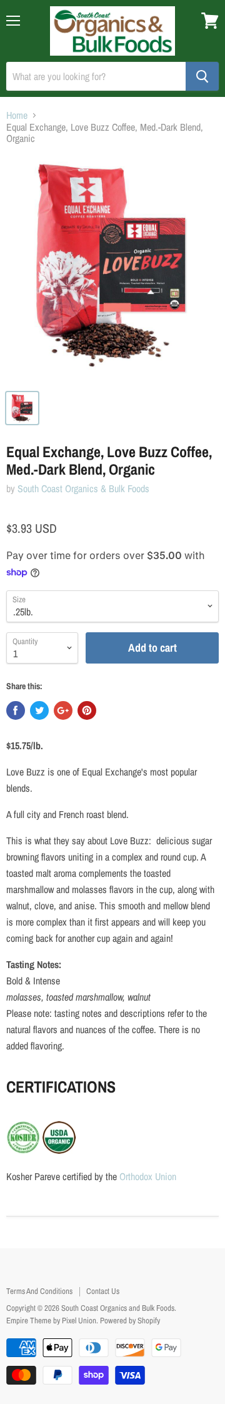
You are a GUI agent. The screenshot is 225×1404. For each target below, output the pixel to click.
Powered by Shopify (130, 1320)
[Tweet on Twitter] (39, 710)
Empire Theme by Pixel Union (51, 1320)
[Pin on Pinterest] (87, 710)
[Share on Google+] (63, 710)
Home (17, 115)
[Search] (202, 76)
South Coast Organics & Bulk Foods (83, 488)
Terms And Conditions (39, 1291)
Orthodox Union (147, 1176)
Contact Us (102, 1291)
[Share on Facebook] (15, 710)
